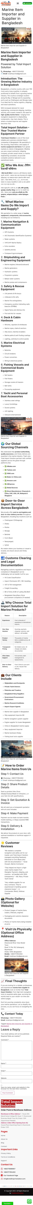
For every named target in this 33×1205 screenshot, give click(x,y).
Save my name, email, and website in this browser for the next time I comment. (15, 1088)
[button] (17, 3)
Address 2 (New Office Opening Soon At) (14, 1123)
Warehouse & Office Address (10, 1114)
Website (3, 1078)
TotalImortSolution (17, 1193)
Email (3, 1070)
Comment (5, 1040)
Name (3, 1063)
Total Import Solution (12, 1103)
